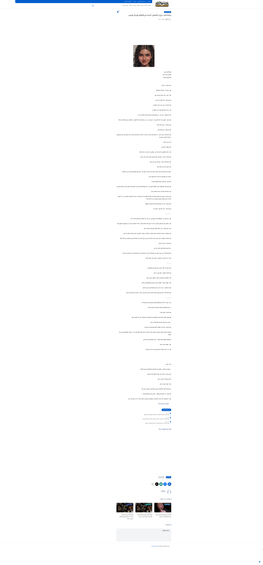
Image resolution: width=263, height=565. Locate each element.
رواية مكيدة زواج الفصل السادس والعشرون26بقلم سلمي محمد (126, 516)
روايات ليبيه (125, 5)
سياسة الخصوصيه (142, 1)
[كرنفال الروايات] (162, 4)
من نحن (134, 1)
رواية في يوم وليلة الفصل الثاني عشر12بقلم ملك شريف (163, 515)
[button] (165, 484)
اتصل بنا (149, 1)
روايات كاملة (148, 5)
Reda (167, 19)
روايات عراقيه (132, 5)
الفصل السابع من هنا (163, 403)
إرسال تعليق (166, 530)
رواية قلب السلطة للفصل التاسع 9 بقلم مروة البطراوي (156, 414)
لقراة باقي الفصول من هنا (165, 429)
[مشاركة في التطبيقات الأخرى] (152, 484)
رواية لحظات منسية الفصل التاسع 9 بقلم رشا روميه (157, 423)
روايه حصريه (161, 477)
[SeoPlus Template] (170, 546)
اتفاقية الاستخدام (127, 1)
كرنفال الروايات (154, 546)
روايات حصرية (140, 5)
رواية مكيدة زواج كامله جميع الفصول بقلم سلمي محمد (145, 515)
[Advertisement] (144, 35)
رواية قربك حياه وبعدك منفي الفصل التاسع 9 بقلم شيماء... (155, 419)
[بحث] (93, 6)
